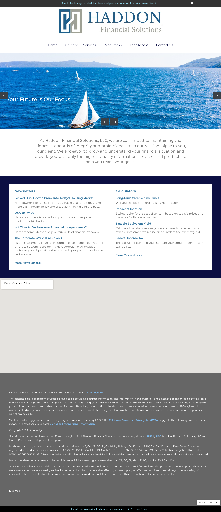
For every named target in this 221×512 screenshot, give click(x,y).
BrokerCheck (95, 392)
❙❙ (114, 121)
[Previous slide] (4, 95)
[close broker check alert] (192, 3)
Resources (112, 45)
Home (52, 45)
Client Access (138, 45)
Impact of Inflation (129, 209)
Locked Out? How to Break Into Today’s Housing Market (54, 198)
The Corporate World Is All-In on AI (39, 238)
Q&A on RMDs (24, 212)
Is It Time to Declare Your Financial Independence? (51, 227)
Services (89, 45)
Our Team (70, 45)
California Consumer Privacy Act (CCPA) (134, 420)
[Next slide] (217, 95)
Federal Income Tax (129, 238)
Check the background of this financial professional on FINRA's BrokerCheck (108, 3)
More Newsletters (28, 263)
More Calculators (129, 255)
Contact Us (164, 45)
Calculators (126, 191)
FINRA (150, 436)
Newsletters (25, 191)
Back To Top (206, 502)
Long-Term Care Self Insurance (137, 198)
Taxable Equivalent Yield (133, 223)
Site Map (14, 491)
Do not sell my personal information (72, 423)
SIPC (158, 436)
